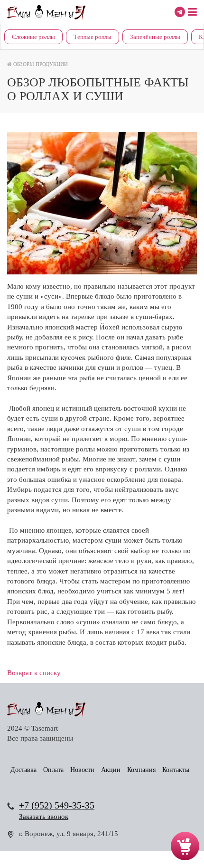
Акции (111, 769)
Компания (141, 769)
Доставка (23, 769)
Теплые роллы (92, 36)
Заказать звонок (43, 816)
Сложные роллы (33, 36)
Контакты (175, 769)
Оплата (53, 769)
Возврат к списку (34, 673)
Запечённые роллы (155, 36)
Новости (82, 769)
